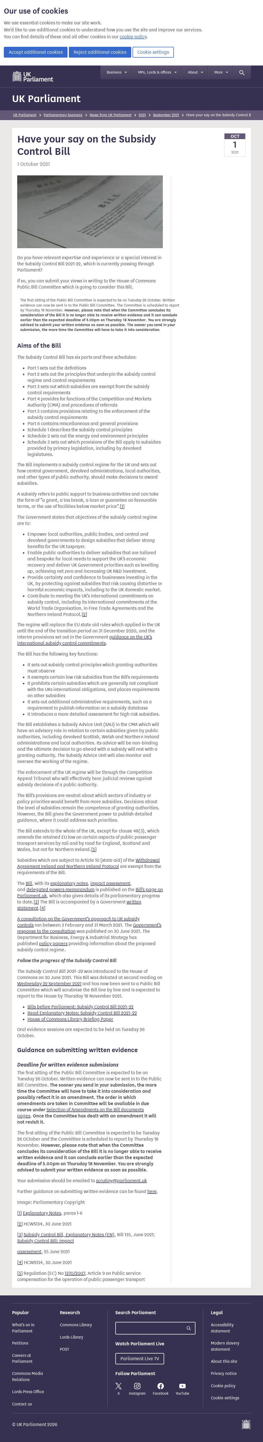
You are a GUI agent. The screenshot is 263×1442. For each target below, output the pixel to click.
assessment (29, 1252)
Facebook (160, 1393)
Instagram (137, 1393)
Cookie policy (223, 1385)
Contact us (22, 1404)
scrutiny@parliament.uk (121, 1181)
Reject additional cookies (100, 52)
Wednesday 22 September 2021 (49, 984)
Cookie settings (153, 52)
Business (114, 72)
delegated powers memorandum (60, 889)
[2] (84, 614)
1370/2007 (75, 1273)
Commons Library (76, 1324)
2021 (142, 115)
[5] (94, 849)
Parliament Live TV (139, 1359)
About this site (224, 1361)
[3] (36, 902)
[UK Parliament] (33, 76)
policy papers (53, 943)
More (218, 72)
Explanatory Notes (42, 1213)
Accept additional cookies (36, 52)
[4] (42, 908)
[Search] (242, 72)
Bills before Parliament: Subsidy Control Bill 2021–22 (80, 1007)
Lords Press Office (28, 1391)
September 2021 (166, 115)
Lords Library (71, 1337)
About (193, 72)
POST (64, 1349)
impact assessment (110, 883)
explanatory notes (69, 883)
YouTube (182, 1393)
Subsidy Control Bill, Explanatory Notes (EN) (69, 1235)
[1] (122, 506)
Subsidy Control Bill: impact (45, 1241)
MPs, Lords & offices (154, 72)
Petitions (20, 1343)
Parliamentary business (63, 115)
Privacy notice (224, 1373)
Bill (29, 883)
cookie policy (133, 37)
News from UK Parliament (111, 115)
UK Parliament (46, 98)
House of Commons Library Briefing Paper (70, 1019)
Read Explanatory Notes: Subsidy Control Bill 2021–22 (82, 1013)
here (152, 1191)
